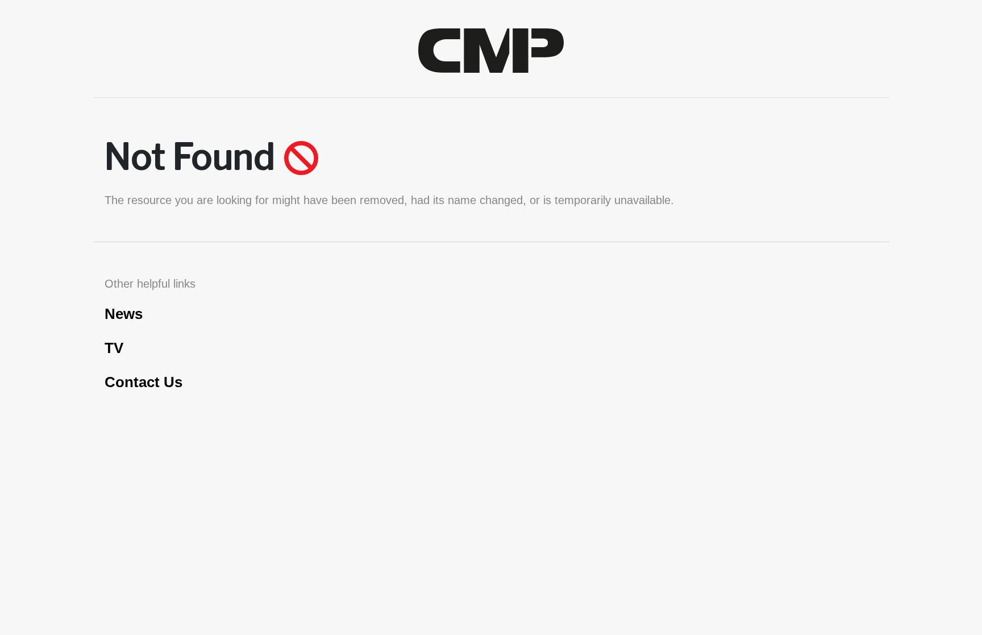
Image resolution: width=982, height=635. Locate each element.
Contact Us (143, 382)
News (124, 313)
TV (114, 347)
